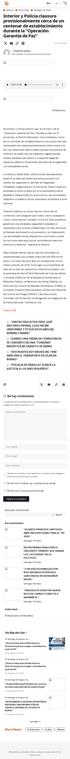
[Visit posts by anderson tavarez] (6, 52)
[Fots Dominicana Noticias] (7, 3)
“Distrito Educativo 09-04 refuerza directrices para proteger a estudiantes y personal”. (25, 646)
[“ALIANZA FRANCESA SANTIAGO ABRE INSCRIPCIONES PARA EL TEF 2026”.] (13, 534)
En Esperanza (34, 729)
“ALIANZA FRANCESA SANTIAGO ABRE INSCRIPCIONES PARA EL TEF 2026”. (44, 533)
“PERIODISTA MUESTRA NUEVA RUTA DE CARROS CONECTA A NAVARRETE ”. (42, 594)
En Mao (48, 729)
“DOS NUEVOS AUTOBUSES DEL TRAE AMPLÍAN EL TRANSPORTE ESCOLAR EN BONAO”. (32, 355)
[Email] (11, 43)
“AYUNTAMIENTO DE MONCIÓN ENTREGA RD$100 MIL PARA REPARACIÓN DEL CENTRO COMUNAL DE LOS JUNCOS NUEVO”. (25, 706)
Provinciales (23, 10)
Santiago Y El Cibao (42, 10)
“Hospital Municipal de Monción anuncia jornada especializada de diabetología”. (25, 685)
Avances (10, 10)
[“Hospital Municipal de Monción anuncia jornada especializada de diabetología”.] (57, 684)
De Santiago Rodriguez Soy (16, 639)
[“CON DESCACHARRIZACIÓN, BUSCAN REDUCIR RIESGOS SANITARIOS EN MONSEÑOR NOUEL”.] (13, 573)
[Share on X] (5, 43)
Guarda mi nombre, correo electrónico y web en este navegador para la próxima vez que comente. (36, 475)
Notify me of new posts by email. (25, 490)
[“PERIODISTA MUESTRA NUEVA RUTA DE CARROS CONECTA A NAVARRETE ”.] (13, 595)
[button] (42, 3)
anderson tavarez (22, 51)
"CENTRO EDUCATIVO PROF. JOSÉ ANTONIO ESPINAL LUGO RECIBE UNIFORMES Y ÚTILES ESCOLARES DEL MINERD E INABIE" (30, 327)
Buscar (59, 514)
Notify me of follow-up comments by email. (31, 483)
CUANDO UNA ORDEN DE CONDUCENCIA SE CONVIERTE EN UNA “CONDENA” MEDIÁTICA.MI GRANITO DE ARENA (34, 342)
